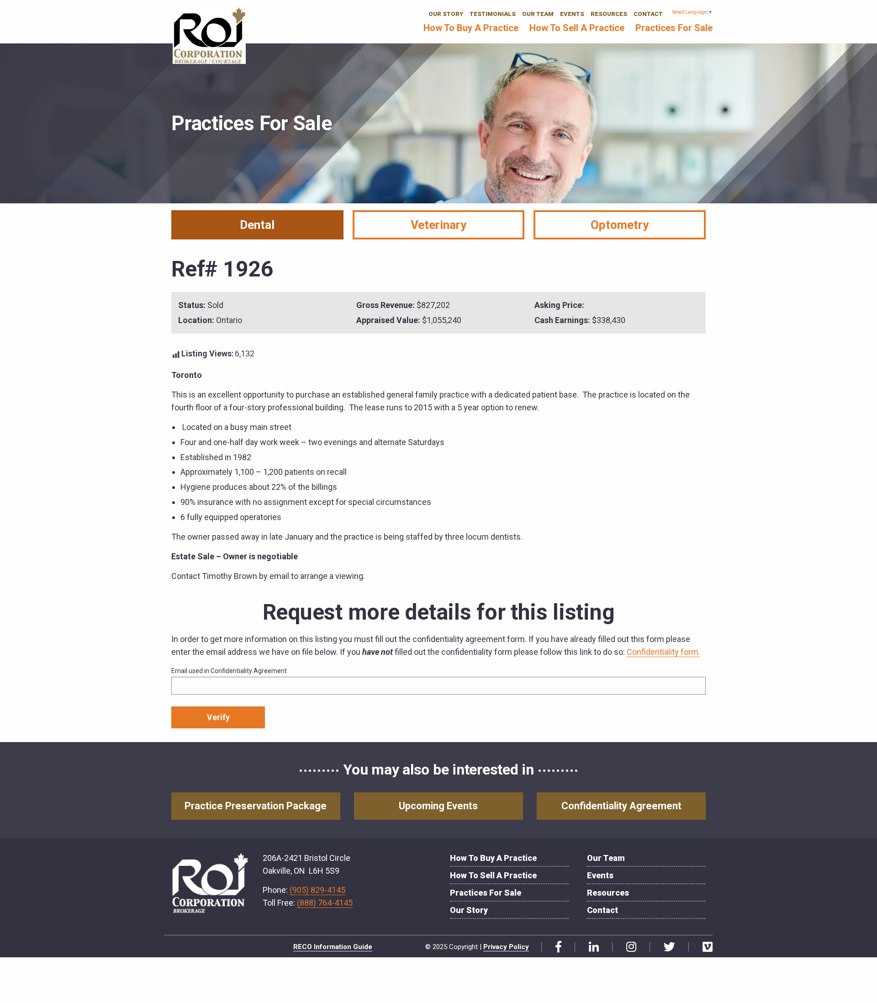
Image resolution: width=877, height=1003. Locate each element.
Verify (218, 717)
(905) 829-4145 (317, 890)
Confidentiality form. (663, 652)
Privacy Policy (506, 947)
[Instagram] (627, 947)
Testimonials (493, 14)
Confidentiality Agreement (621, 806)
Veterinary (438, 225)
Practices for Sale (674, 27)
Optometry (620, 225)
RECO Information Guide (332, 947)
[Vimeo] (704, 947)
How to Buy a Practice (470, 27)
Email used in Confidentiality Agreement (229, 670)
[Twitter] (666, 947)
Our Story (445, 14)
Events (572, 14)
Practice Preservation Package (256, 806)
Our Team (538, 14)
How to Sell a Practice (576, 27)
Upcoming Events (438, 806)
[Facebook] (555, 947)
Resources (609, 14)
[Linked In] (590, 947)
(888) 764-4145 (325, 902)
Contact (648, 14)
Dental (257, 225)
